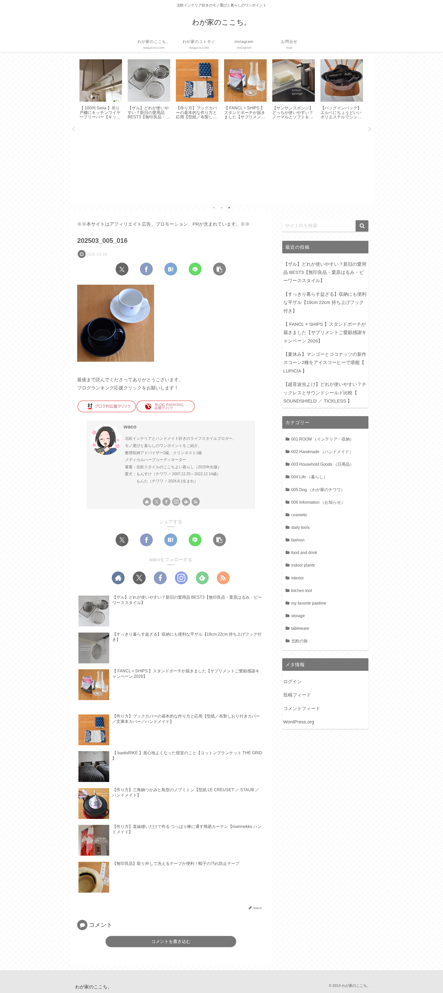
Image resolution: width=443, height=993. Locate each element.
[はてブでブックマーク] (170, 269)
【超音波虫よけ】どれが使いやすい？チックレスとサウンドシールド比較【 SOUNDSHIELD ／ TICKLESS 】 (324, 393)
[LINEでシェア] (195, 269)
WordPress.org (298, 721)
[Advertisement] (221, 164)
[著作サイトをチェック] (147, 502)
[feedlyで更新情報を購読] (186, 502)
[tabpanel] (100, 90)
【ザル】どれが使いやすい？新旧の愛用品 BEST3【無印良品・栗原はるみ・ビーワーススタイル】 (324, 272)
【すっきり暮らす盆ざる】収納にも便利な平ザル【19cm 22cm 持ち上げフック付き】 (324, 302)
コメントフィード (301, 708)
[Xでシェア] (122, 269)
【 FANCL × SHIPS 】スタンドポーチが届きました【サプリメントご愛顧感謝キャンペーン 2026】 (324, 332)
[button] (219, 269)
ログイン (292, 681)
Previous (73, 129)
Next (369, 129)
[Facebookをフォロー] (166, 502)
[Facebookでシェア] (146, 269)
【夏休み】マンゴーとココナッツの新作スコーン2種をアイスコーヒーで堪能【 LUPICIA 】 (324, 363)
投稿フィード (297, 695)
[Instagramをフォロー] (176, 502)
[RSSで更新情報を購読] (196, 502)
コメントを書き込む (170, 941)
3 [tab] (229, 207)
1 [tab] (213, 207)
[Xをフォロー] (157, 502)
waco (130, 426)
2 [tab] (221, 207)
